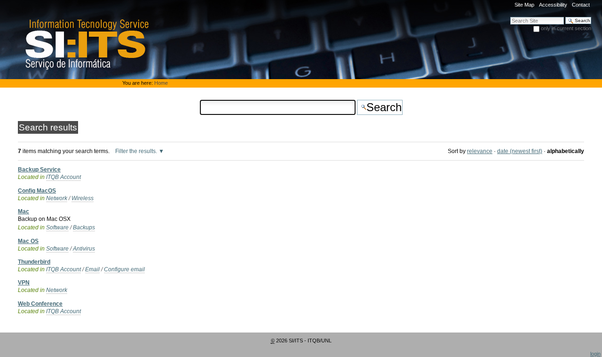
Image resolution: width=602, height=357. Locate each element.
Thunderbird (34, 262)
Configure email (124, 269)
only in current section (566, 28)
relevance (479, 151)
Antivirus (84, 248)
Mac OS (28, 241)
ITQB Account (63, 177)
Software (57, 227)
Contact (581, 5)
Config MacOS (37, 190)
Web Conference (40, 303)
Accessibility (553, 5)
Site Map (524, 5)
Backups (84, 227)
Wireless (82, 198)
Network (56, 198)
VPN (24, 282)
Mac (23, 211)
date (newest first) (519, 151)
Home (161, 83)
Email (92, 269)
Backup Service (39, 169)
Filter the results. (136, 151)
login (595, 354)
